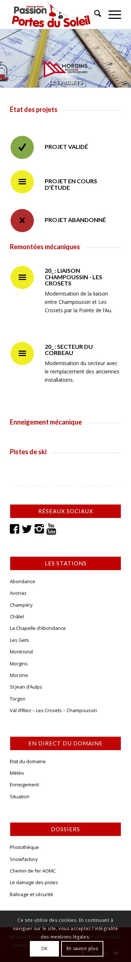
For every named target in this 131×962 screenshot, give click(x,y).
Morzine (19, 675)
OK (44, 948)
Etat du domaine (28, 761)
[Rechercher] (94, 14)
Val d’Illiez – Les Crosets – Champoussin (53, 710)
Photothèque (24, 847)
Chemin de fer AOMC (33, 870)
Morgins (19, 663)
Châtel (17, 616)
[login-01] (54, 14)
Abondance (22, 581)
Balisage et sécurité (31, 894)
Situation (19, 796)
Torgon (17, 698)
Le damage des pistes (34, 882)
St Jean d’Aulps (26, 686)
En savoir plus (82, 948)
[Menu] (111, 14)
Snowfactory (24, 859)
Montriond (21, 651)
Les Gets (19, 640)
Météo (17, 773)
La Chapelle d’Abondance (38, 628)
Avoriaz (18, 593)
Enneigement (24, 784)
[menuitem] (94, 14)
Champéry (21, 605)
